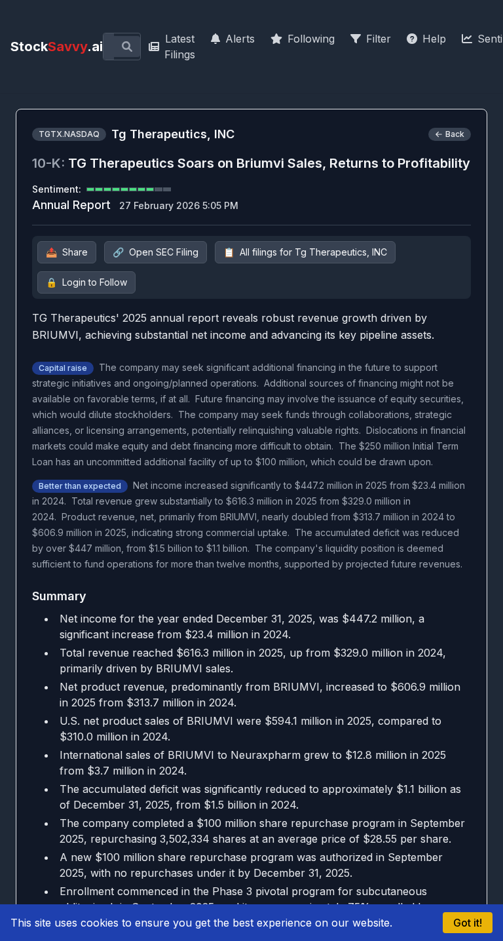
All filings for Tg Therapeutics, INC (305, 252)
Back (454, 134)
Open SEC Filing (155, 252)
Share (67, 252)
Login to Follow (86, 282)
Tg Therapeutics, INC (172, 134)
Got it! (467, 922)
